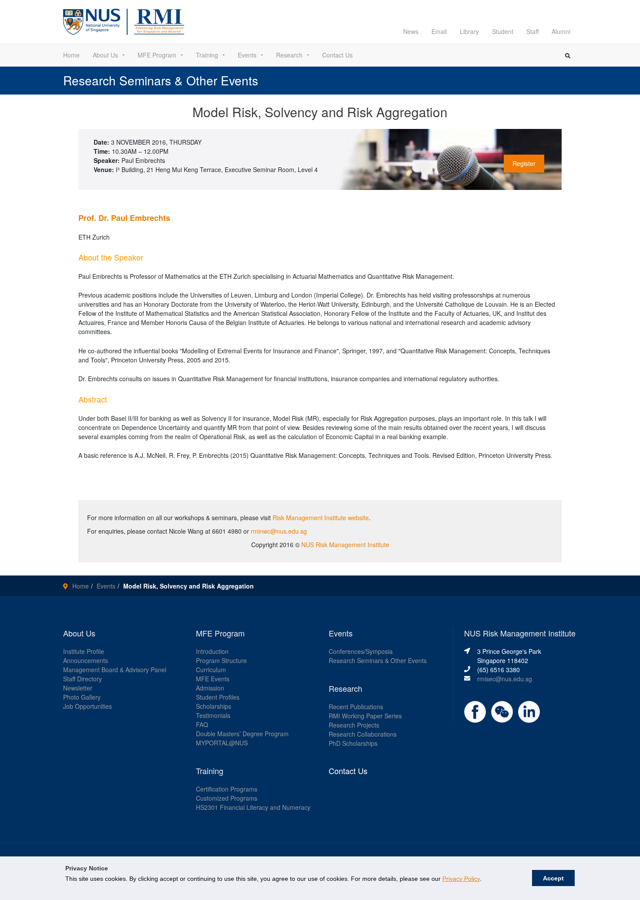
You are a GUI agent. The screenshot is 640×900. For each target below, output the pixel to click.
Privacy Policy (461, 878)
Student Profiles (217, 697)
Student (502, 31)
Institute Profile (83, 651)
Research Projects (354, 725)
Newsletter (77, 687)
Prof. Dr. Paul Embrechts (124, 217)
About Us (105, 55)
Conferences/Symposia (361, 651)
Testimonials (213, 715)
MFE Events (212, 678)
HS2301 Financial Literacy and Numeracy (253, 807)
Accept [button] (553, 878)
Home (71, 55)
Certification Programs (226, 789)
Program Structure (221, 660)
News (410, 31)
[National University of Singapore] (91, 21)
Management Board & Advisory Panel (114, 669)
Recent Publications (356, 706)
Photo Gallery (82, 697)
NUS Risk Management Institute (345, 544)
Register (524, 163)
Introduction (212, 651)
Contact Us (337, 55)
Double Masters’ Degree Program (242, 733)
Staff (532, 31)
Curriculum (211, 669)
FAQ (202, 724)
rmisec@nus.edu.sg (504, 678)
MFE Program (157, 55)
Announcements (85, 660)
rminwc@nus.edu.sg (279, 531)
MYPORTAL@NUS (222, 742)
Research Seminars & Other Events (378, 660)
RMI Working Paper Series (365, 715)
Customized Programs (226, 798)
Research (289, 55)
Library (469, 31)
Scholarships (213, 706)
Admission (210, 687)
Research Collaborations (363, 734)
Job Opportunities (87, 706)
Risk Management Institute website (321, 517)
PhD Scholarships (353, 743)
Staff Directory (82, 678)
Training (207, 55)
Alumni (561, 31)
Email (439, 31)
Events (247, 55)
